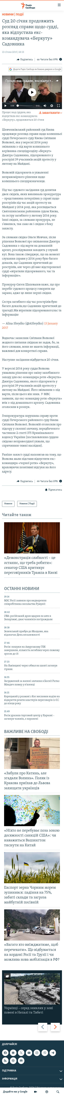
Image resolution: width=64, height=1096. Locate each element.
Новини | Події (13, 14)
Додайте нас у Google (15, 1091)
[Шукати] (58, 1092)
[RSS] (5, 1060)
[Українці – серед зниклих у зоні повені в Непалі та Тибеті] (32, 989)
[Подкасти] (47, 1092)
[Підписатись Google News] (13, 1053)
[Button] (25, 59)
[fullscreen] (58, 105)
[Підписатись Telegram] (52, 1053)
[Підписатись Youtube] (29, 1053)
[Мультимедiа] (35, 1092)
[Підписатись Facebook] (5, 1053)
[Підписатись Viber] (44, 1053)
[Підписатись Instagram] (37, 1053)
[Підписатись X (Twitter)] (21, 1053)
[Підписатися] (21, 1060)
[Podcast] (13, 1060)
